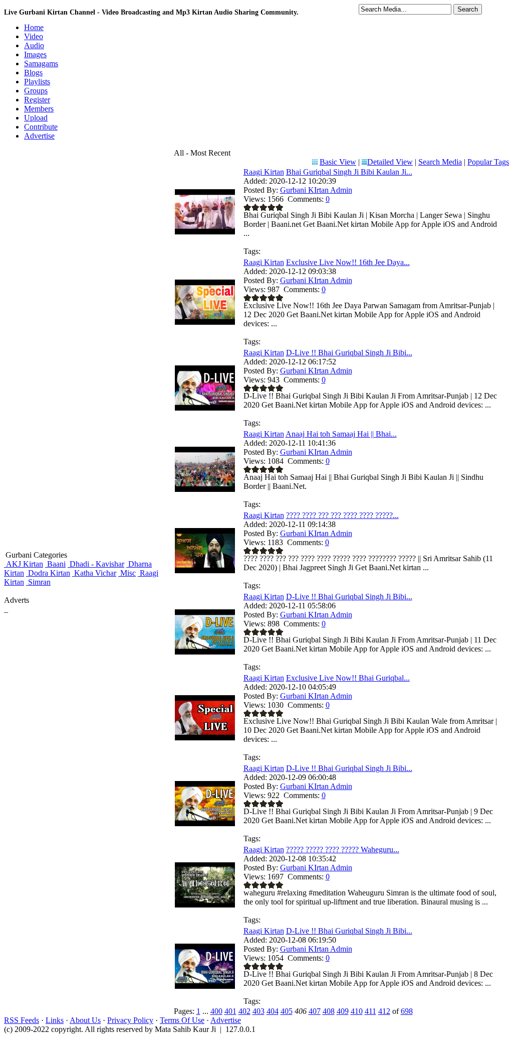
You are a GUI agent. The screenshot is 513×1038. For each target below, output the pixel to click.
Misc (127, 573)
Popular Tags (488, 162)
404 (273, 1011)
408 (329, 1011)
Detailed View (390, 162)
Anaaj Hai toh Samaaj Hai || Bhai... (341, 434)
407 (315, 1011)
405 (287, 1011)
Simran (38, 582)
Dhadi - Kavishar (96, 564)
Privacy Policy (130, 1020)
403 (258, 1011)
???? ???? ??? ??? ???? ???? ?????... (342, 515)
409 (343, 1011)
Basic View (338, 162)
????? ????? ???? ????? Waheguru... (342, 849)
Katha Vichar (94, 573)
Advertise (225, 1020)
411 (370, 1011)
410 (357, 1011)
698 (407, 1011)
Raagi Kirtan (263, 172)
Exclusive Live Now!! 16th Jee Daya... (348, 262)
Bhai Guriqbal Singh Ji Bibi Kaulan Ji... (349, 172)
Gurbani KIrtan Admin (316, 190)
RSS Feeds (21, 1020)
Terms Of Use (182, 1020)
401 (230, 1011)
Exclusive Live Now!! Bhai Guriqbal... (348, 678)
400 (216, 1011)
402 (244, 1011)
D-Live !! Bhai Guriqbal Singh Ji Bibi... (349, 352)
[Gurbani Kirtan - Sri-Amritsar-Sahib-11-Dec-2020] (205, 570)
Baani (55, 564)
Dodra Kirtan (48, 573)
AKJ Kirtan (23, 564)
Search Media (440, 162)
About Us (85, 1020)
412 (384, 1011)
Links (55, 1020)
